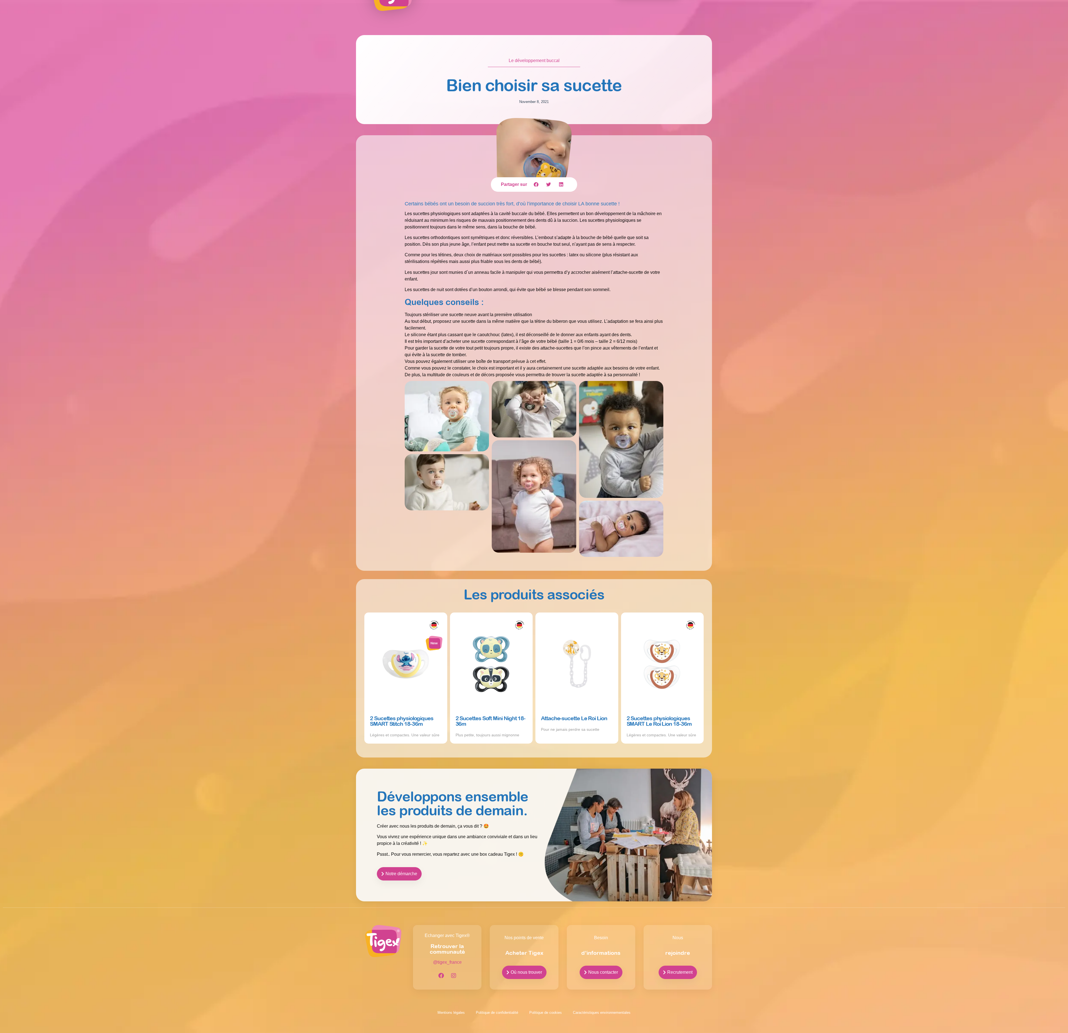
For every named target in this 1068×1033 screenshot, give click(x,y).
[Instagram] (453, 975)
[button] (536, 184)
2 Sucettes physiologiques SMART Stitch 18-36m (401, 721)
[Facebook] (441, 975)
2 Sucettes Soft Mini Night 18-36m (491, 721)
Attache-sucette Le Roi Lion (574, 718)
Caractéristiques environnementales (602, 1012)
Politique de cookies (545, 1012)
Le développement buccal (534, 60)
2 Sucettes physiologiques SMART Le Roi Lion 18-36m (659, 721)
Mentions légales (451, 1012)
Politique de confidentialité (497, 1012)
